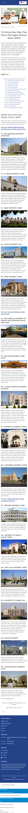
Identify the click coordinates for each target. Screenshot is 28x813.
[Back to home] (4, 2)
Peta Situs (3, 728)
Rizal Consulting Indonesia (18, 779)
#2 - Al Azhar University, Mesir (12, 82)
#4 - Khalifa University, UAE (12, 85)
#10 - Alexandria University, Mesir (13, 97)
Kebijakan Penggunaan (6, 723)
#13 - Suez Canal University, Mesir (13, 102)
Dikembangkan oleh (8, 779)
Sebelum (4, 711)
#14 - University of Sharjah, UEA (13, 104)
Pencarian (3, 730)
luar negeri (19, 707)
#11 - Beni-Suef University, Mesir (13, 99)
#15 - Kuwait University (11, 106)
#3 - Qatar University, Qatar (12, 84)
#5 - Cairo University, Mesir (12, 87)
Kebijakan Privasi (4, 721)
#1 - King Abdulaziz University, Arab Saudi (15, 80)
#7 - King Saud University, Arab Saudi (14, 92)
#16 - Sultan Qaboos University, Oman (14, 107)
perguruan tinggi (12, 707)
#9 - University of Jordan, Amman (13, 96)
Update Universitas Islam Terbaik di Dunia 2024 (14, 79)
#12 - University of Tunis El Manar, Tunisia (15, 101)
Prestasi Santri (4, 726)
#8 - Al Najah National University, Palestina (15, 94)
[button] (2, 772)
